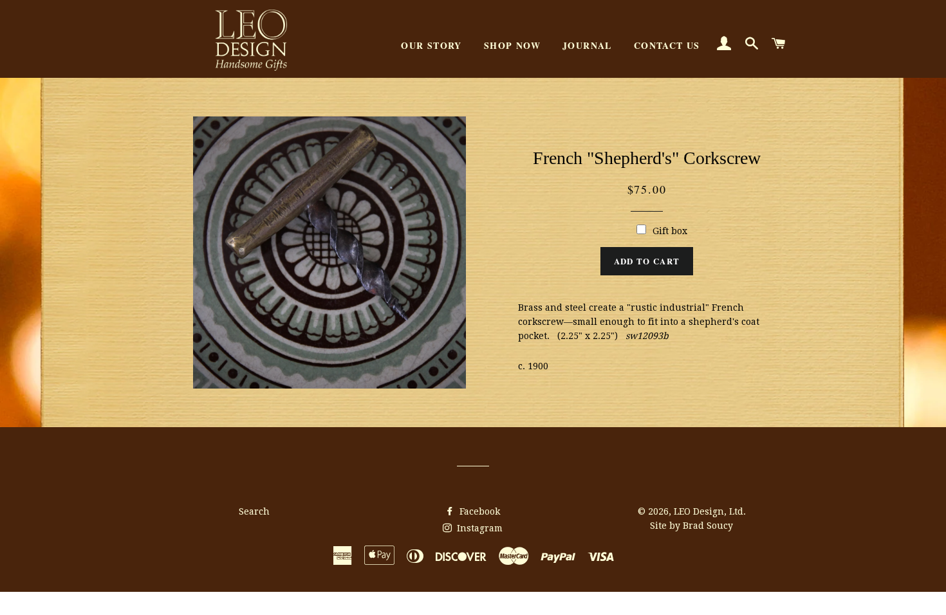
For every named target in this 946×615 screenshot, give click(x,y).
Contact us (667, 45)
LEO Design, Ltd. (710, 511)
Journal (587, 45)
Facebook (478, 511)
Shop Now (512, 45)
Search (254, 511)
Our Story (431, 45)
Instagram (478, 528)
